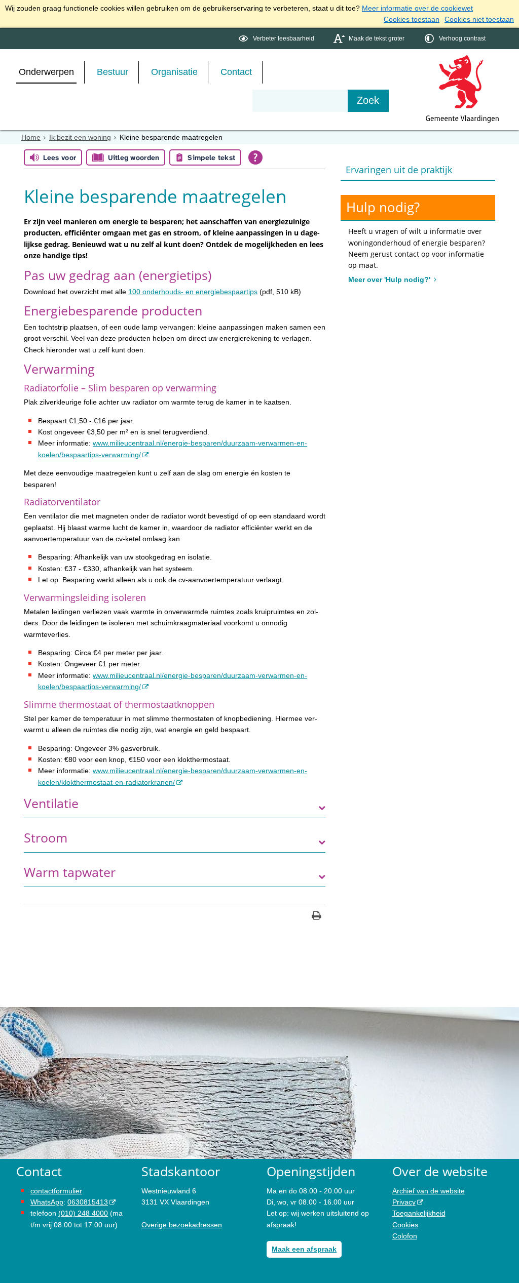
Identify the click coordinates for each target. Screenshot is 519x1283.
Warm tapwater (70, 872)
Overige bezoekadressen (181, 1225)
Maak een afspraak (304, 1249)
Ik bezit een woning (80, 137)
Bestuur (112, 72)
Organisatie (174, 72)
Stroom (45, 837)
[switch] (277, 39)
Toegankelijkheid (419, 1213)
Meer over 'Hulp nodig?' (390, 279)
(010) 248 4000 (83, 1213)
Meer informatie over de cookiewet (417, 8)
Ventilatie (51, 803)
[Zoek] (368, 101)
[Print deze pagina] (316, 916)
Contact (236, 72)
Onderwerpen (46, 72)
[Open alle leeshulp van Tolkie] (255, 157)
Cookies (405, 1225)
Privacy (404, 1202)
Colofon (404, 1236)
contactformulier (56, 1191)
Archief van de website (428, 1191)
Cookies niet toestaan (479, 19)
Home (31, 137)
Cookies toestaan (411, 19)
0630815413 (87, 1202)
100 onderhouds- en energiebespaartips (192, 292)
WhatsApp (46, 1202)
